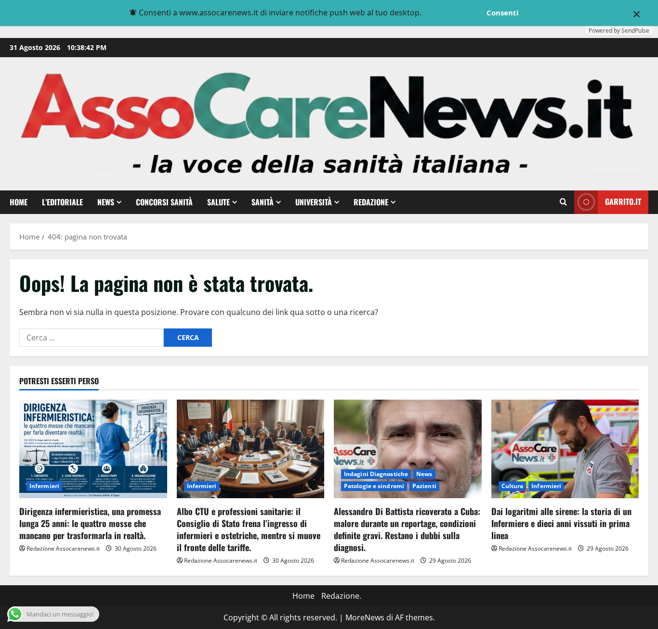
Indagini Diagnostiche (376, 474)
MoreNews (364, 617)
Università (313, 202)
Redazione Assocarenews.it (63, 548)
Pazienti (424, 486)
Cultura (512, 486)
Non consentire (453, 12)
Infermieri (44, 486)
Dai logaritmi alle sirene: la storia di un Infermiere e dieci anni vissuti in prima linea (561, 523)
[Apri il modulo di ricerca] (563, 202)
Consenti (503, 12)
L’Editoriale (62, 202)
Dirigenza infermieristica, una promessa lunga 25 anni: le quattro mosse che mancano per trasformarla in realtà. (90, 523)
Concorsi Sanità (164, 202)
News (105, 202)
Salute (218, 202)
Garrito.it (623, 201)
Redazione (371, 202)
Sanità (262, 202)
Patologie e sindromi (374, 486)
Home (18, 202)
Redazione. (341, 596)
